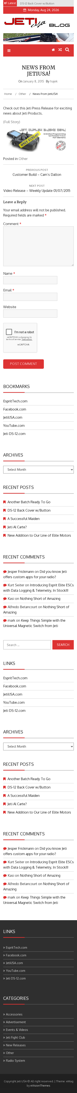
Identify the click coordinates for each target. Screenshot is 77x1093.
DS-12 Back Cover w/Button (28, 510)
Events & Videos (17, 1030)
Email (8, 290)
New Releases (16, 1045)
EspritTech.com (15, 401)
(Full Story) (11, 122)
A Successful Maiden (23, 519)
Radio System (15, 1060)
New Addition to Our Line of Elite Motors (39, 535)
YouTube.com (14, 425)
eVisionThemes (40, 1085)
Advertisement (16, 1022)
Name (9, 273)
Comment (12, 224)
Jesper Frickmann (21, 571)
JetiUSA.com (12, 417)
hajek (54, 81)
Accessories (14, 1014)
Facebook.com (14, 409)
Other (23, 159)
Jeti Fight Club (15, 1037)
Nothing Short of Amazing (40, 598)
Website (9, 307)
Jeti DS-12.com (14, 434)
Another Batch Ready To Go (28, 502)
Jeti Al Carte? (17, 527)
